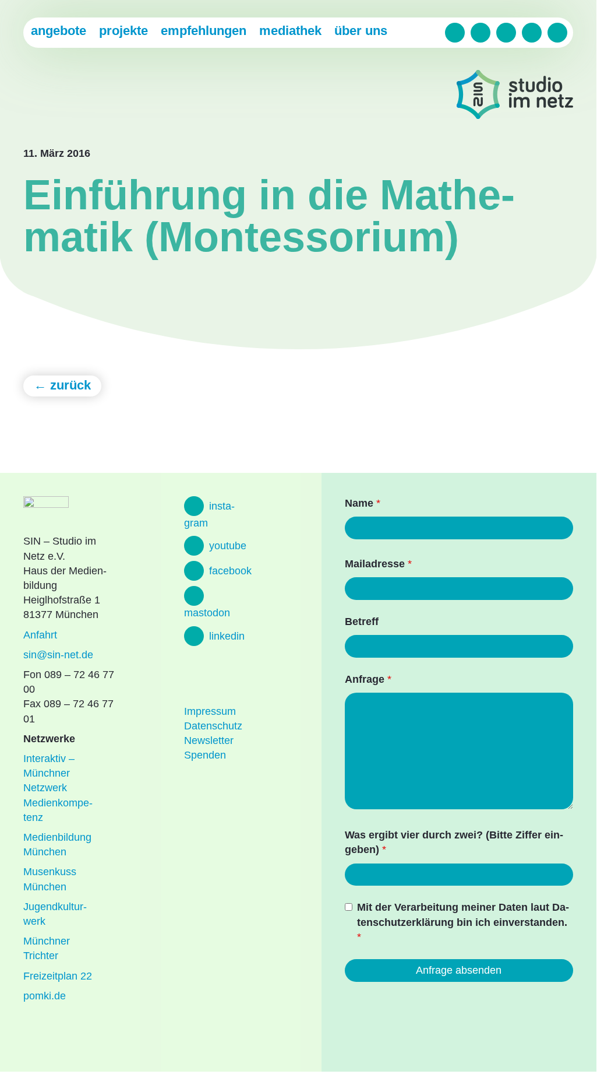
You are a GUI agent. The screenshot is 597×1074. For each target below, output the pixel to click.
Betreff (362, 621)
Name (362, 503)
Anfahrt (40, 635)
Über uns (360, 30)
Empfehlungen (203, 30)
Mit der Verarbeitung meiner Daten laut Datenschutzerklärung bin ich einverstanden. (463, 921)
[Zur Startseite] (515, 96)
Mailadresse (378, 564)
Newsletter (209, 740)
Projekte (123, 30)
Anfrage (368, 679)
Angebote (58, 30)
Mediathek (290, 30)
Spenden (205, 755)
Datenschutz (213, 726)
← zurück (62, 385)
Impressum (210, 711)
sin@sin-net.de (58, 655)
